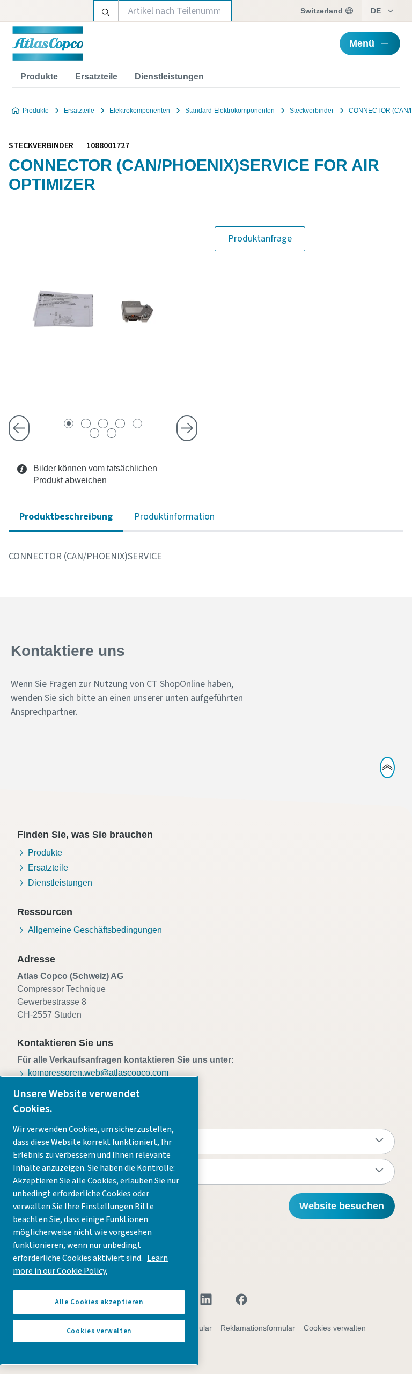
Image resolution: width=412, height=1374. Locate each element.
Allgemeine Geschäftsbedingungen (95, 929)
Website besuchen (341, 1206)
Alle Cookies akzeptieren (99, 1302)
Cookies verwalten (335, 1328)
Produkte (39, 76)
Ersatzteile (96, 76)
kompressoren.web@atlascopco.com (98, 1072)
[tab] (68, 423)
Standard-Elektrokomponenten (230, 110)
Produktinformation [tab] (174, 516)
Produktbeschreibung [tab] (66, 516)
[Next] (186, 428)
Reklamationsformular (257, 1328)
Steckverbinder (312, 110)
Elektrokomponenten (139, 110)
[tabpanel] (206, 557)
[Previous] (19, 428)
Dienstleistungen (169, 76)
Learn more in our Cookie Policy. (90, 1264)
